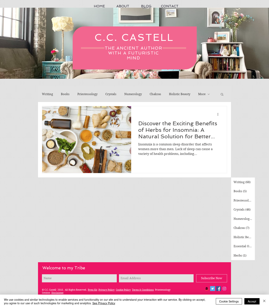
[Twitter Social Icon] (212, 288)
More (202, 94)
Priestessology (87, 94)
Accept (252, 301)
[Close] (264, 301)
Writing (47, 94)
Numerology (133, 94)
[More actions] (219, 114)
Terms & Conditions (143, 289)
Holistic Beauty (179, 94)
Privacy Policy (106, 289)
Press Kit (92, 289)
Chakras (155, 94)
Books (65, 94)
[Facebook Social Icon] (218, 288)
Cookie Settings (229, 301)
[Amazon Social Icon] (206, 288)
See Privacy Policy (103, 303)
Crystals (110, 94)
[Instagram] (224, 288)
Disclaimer (57, 292)
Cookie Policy (123, 289)
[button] (222, 95)
